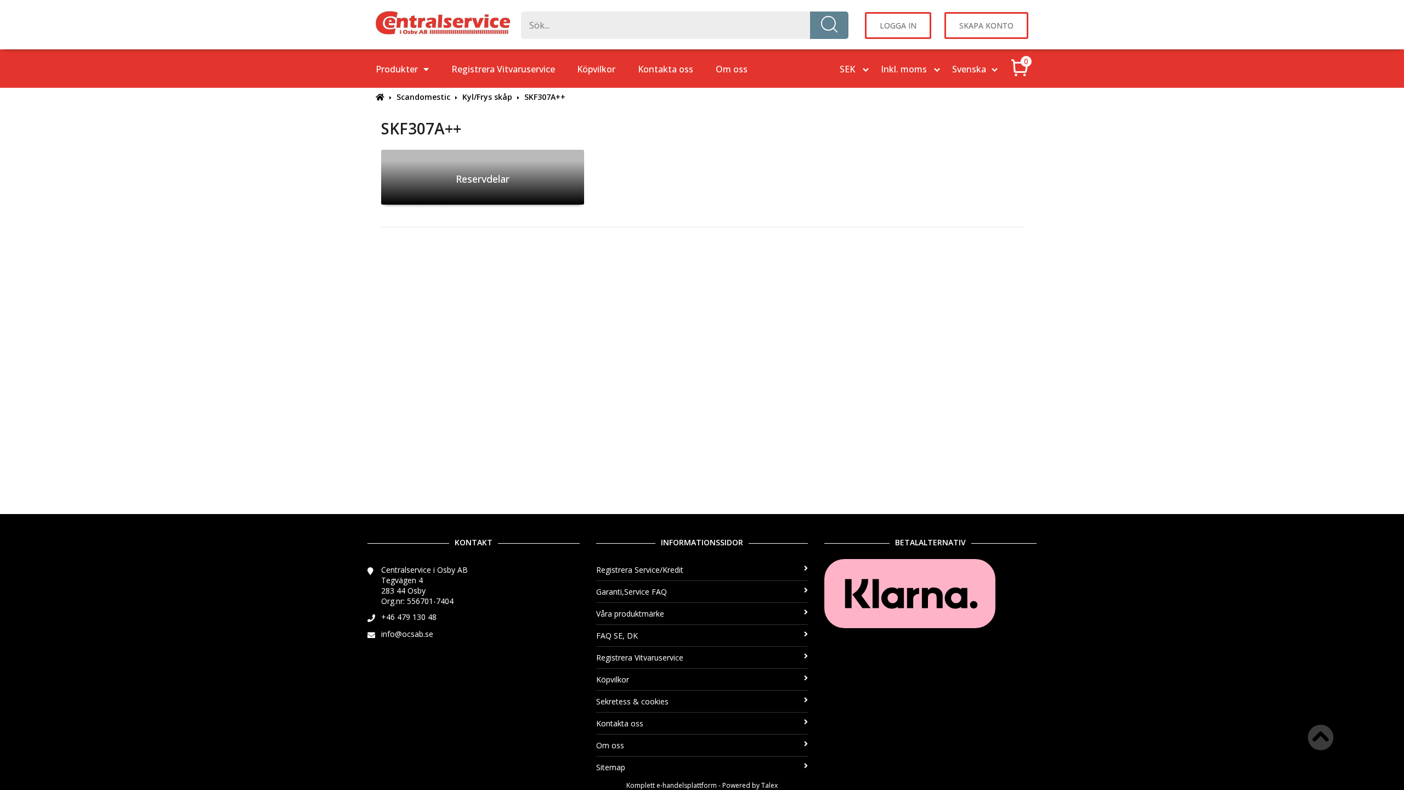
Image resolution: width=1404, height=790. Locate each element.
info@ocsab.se (407, 634)
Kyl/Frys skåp (487, 97)
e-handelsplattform (686, 785)
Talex (769, 785)
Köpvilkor (596, 69)
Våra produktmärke (630, 613)
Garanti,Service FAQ (631, 591)
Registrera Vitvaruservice (503, 69)
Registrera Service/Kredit (639, 570)
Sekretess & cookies (632, 701)
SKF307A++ (544, 97)
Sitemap (610, 767)
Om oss (732, 69)
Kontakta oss (665, 69)
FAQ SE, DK (617, 635)
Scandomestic (423, 97)
